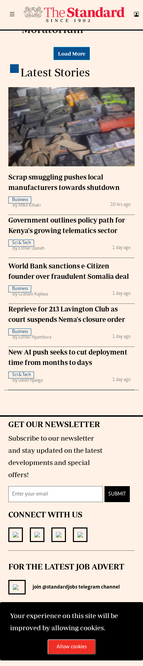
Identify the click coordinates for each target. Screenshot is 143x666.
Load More (71, 53)
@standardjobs (59, 587)
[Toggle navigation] (12, 15)
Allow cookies (72, 647)
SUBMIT (117, 494)
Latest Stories (55, 72)
